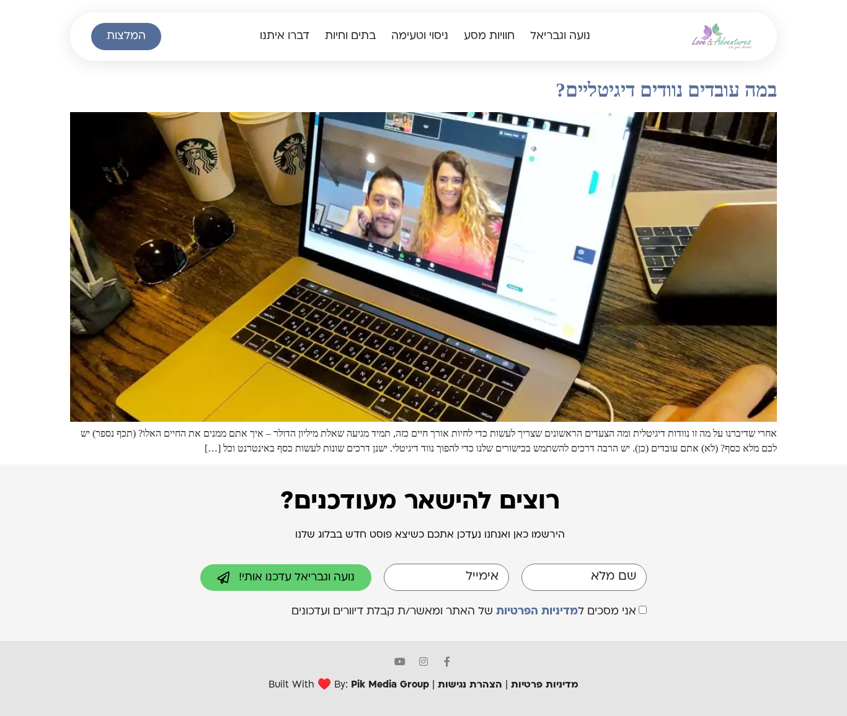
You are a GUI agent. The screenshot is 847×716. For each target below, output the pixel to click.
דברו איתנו (284, 36)
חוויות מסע (489, 36)
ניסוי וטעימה (419, 36)
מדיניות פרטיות (545, 685)
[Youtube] (400, 661)
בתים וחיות (350, 36)
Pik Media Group (390, 685)
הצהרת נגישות (470, 685)
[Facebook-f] (447, 661)
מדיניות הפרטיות (537, 611)
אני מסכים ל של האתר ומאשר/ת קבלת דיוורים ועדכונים (463, 611)
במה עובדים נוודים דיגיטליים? (666, 90)
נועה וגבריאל (560, 36)
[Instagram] (423, 661)
